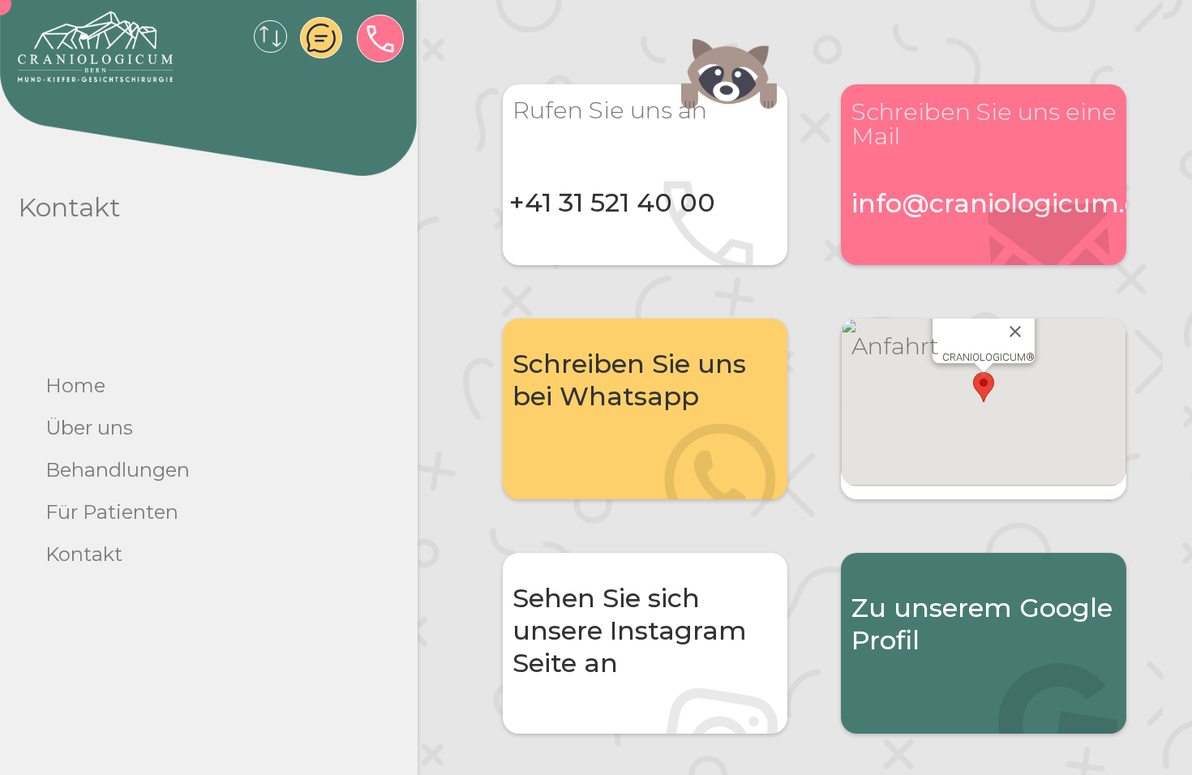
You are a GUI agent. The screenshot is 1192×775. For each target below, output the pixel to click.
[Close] (1015, 331)
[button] (983, 387)
